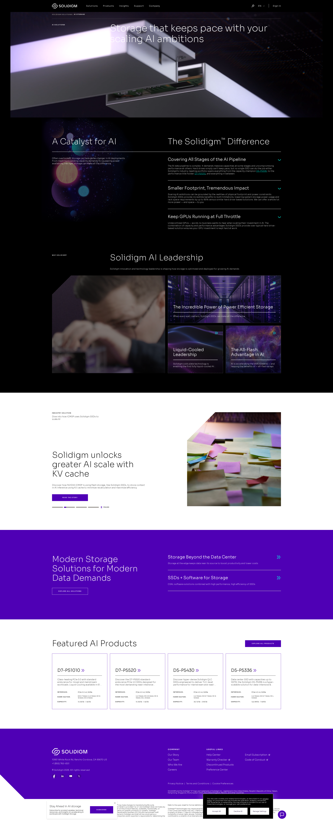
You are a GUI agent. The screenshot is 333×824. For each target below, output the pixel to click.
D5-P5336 (261, 171)
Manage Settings (259, 811)
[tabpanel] (166, 459)
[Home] (64, 6)
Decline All (238, 811)
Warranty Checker (217, 759)
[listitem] (54, 776)
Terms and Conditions (197, 783)
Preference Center (217, 769)
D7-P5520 (125, 670)
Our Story (173, 754)
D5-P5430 (183, 670)
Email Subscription (256, 754)
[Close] (115, 803)
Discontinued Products (220, 764)
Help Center (213, 754)
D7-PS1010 (200, 173)
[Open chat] (282, 814)
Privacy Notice (175, 783)
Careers (172, 769)
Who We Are (175, 764)
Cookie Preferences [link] (222, 783)
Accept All (216, 811)
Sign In (277, 6)
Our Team (173, 759)
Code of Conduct (255, 759)
